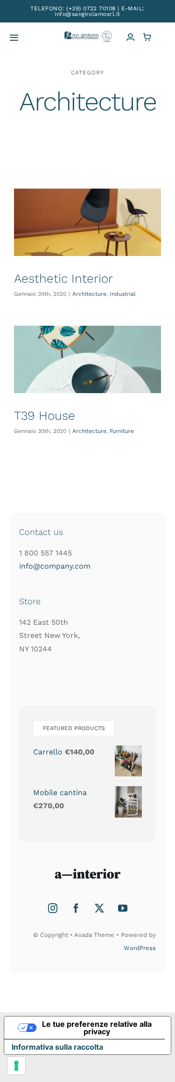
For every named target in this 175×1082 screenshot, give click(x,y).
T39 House (44, 416)
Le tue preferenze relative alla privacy (97, 1027)
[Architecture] (87, 222)
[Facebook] (76, 908)
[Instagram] (53, 908)
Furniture (122, 431)
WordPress (140, 947)
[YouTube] (123, 908)
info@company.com (55, 566)
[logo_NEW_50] (87, 34)
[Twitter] (99, 908)
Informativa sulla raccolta (57, 1047)
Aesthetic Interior (63, 278)
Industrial (123, 294)
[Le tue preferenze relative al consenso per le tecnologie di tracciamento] (16, 1066)
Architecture (89, 294)
